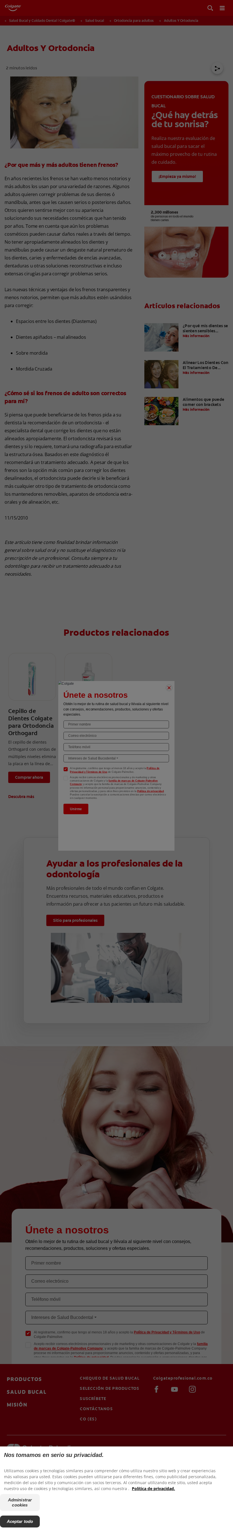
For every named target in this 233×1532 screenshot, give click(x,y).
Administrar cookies (20, 1502)
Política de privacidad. (153, 1488)
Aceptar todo (20, 1521)
